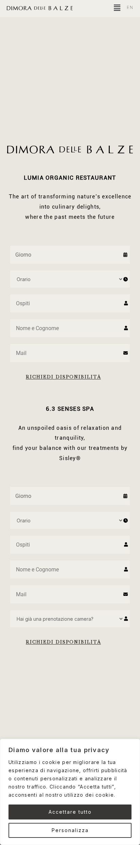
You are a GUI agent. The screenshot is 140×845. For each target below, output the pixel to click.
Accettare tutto (70, 812)
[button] (117, 7)
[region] (70, 792)
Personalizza (70, 830)
